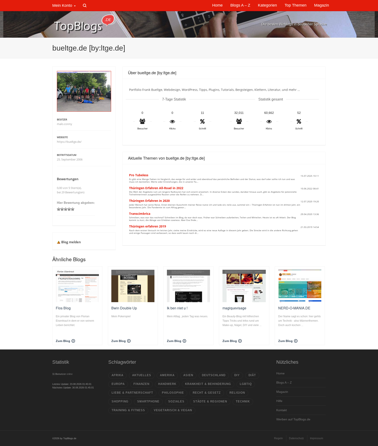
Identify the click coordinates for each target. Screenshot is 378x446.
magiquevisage (234, 307)
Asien (188, 375)
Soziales (176, 401)
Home (280, 373)
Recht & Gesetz (207, 392)
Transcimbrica (139, 214)
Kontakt (281, 410)
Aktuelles (141, 375)
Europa (118, 384)
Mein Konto (62, 5)
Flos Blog (63, 307)
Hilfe (279, 401)
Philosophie (173, 392)
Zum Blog (63, 341)
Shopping (120, 401)
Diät (252, 375)
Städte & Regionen (210, 401)
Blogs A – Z (284, 382)
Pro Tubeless (138, 175)
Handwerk (167, 384)
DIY (237, 375)
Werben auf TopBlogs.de (293, 419)
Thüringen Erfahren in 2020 (149, 201)
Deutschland (214, 375)
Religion (237, 392)
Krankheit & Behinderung (208, 384)
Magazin (282, 391)
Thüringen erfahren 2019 (147, 226)
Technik (243, 401)
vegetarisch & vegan (173, 410)
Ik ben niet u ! (177, 307)
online (62, 374)
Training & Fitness (128, 410)
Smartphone (148, 401)
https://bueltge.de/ (69, 142)
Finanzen (141, 384)
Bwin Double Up (124, 307)
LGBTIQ (246, 384)
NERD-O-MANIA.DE (294, 307)
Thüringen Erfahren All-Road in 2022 (156, 188)
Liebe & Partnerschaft (132, 392)
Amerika (167, 375)
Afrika (117, 375)
